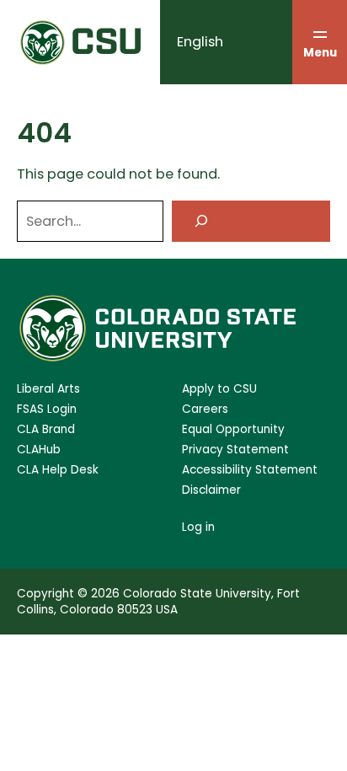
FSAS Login (47, 409)
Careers (205, 409)
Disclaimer (211, 490)
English (200, 41)
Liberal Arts (48, 389)
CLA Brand (46, 429)
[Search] (251, 222)
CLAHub (39, 450)
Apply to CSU (219, 389)
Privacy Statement (235, 450)
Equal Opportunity (233, 429)
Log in (198, 527)
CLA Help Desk (58, 470)
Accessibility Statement (250, 470)
